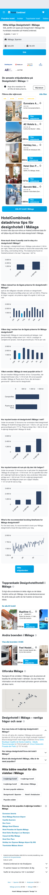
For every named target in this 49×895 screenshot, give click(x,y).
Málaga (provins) (15, 887)
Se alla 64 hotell (8, 606)
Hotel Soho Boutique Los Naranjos (16, 832)
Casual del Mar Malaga (11, 836)
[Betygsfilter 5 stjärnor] (30, 99)
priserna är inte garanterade (12, 857)
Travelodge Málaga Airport (13, 845)
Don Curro (6, 823)
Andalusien (30, 882)
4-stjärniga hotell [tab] (27, 779)
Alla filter (43, 94)
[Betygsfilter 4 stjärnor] (21, 99)
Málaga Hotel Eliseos (11, 826)
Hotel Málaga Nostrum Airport (14, 817)
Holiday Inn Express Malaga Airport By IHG (19, 842)
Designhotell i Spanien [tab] (12, 794)
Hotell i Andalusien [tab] (32, 794)
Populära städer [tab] (10, 800)
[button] (3, 12)
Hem (9, 882)
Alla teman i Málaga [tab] (28, 784)
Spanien (16, 882)
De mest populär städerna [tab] (14, 789)
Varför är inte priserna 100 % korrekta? (18, 872)
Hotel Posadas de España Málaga (15, 829)
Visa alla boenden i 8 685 (12, 642)
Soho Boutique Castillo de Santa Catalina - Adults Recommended (23, 741)
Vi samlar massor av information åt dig (18, 867)
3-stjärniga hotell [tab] (10, 779)
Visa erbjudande (34, 117)
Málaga (30, 887)
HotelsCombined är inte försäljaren (17, 863)
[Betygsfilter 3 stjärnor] (12, 99)
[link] (24, 209)
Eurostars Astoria (9, 813)
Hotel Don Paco (9, 839)
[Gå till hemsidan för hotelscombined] (17, 12)
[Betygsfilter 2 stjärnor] (5, 99)
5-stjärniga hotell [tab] (10, 784)
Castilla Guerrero (9, 820)
